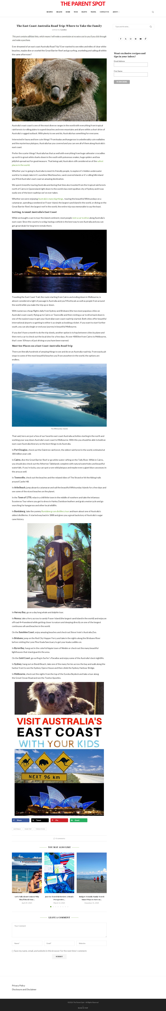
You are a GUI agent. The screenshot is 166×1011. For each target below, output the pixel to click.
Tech (76, 12)
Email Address (119, 61)
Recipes (50, 12)
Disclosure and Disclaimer (24, 989)
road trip (28, 829)
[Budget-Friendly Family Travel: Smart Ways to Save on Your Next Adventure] (92, 873)
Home (68, 12)
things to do (40, 829)
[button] (15, 880)
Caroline (63, 30)
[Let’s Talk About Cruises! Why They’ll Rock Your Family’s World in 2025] (27, 873)
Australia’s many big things (50, 198)
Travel (93, 12)
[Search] (153, 12)
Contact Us (104, 12)
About (115, 12)
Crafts (84, 12)
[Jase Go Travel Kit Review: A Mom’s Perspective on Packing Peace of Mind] (59, 873)
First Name (118, 71)
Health (59, 12)
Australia (17, 829)
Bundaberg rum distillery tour (55, 511)
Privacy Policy (18, 985)
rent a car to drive (80, 217)
